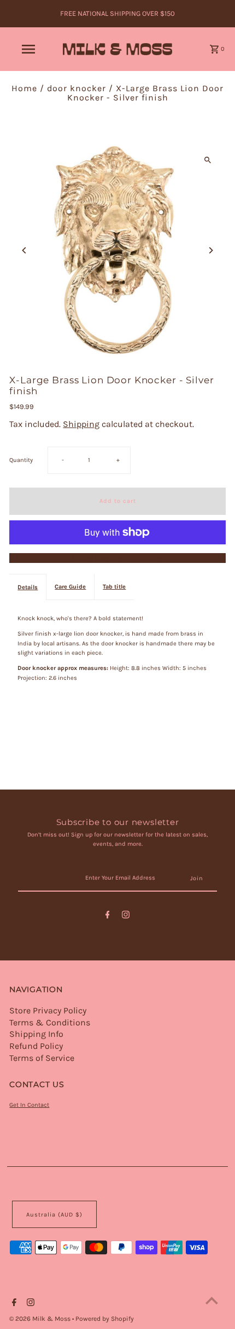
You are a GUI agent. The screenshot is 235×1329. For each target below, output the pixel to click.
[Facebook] (107, 916)
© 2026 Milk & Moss (40, 1318)
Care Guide (70, 586)
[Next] (210, 250)
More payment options (118, 558)
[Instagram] (126, 916)
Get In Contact (29, 1104)
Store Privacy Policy (47, 1010)
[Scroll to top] (211, 1300)
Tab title (114, 586)
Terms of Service (41, 1058)
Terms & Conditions (49, 1022)
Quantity (21, 460)
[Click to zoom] (208, 159)
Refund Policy (36, 1046)
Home (24, 88)
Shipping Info (36, 1034)
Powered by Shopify (104, 1318)
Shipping (81, 424)
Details (27, 587)
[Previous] (24, 250)
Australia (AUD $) (54, 1214)
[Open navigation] (30, 49)
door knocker (76, 88)
